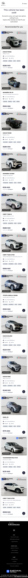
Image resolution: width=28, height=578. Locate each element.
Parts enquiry (15, 550)
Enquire (6, 58)
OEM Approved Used (14, 539)
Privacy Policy (14, 559)
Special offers (14, 541)
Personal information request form (14, 563)
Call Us (12, 58)
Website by (18, 576)
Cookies (14, 561)
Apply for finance (15, 548)
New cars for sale (15, 537)
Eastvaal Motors (21, 575)
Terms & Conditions (14, 566)
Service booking (14, 552)
